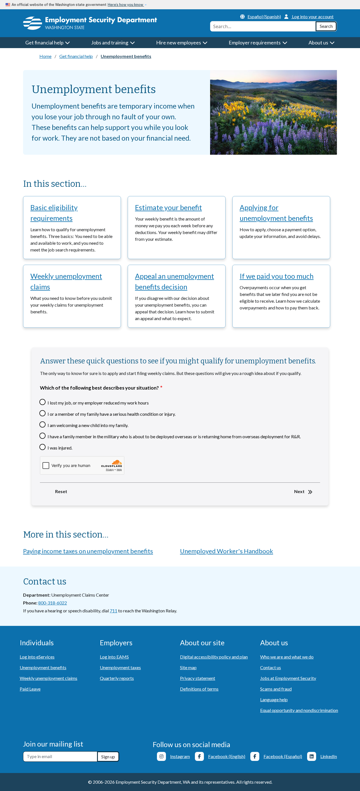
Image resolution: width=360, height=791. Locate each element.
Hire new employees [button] (179, 42)
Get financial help (76, 56)
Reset (61, 491)
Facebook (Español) (283, 756)
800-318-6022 (52, 602)
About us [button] (319, 42)
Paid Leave (30, 688)
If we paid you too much (277, 276)
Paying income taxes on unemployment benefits (88, 551)
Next (299, 491)
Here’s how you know (126, 5)
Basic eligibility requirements (54, 212)
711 (113, 610)
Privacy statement (197, 678)
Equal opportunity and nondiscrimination (299, 710)
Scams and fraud (276, 688)
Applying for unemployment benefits (276, 212)
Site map (188, 667)
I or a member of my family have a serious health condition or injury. (112, 414)
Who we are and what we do (287, 656)
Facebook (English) (226, 756)
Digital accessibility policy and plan (214, 656)
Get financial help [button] (44, 42)
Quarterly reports (117, 678)
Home (45, 56)
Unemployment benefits (43, 667)
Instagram (180, 756)
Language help (274, 699)
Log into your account (313, 16)
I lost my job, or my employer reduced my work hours (98, 402)
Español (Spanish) (264, 16)
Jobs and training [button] (110, 42)
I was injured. (60, 447)
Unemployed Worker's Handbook (226, 551)
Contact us (270, 667)
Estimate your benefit (168, 207)
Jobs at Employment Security (288, 678)
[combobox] (263, 26)
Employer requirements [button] (255, 42)
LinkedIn (328, 756)
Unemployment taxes (120, 667)
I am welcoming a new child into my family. (88, 425)
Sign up (108, 756)
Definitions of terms (199, 688)
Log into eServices (37, 656)
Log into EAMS (114, 656)
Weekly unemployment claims (66, 281)
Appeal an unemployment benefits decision (174, 281)
